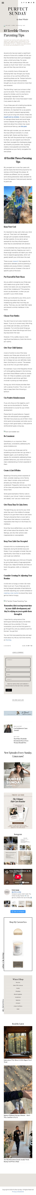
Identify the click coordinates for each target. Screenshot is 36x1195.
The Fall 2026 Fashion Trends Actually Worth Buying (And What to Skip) (16, 1160)
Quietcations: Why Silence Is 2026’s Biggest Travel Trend (18, 1061)
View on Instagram (19, 911)
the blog (8, 640)
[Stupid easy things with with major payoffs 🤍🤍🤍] (11, 843)
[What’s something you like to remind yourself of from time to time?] (25, 843)
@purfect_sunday (16, 892)
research (16, 261)
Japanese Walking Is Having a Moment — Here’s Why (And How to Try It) (17, 1116)
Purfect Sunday (18, 11)
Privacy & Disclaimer (18, 1191)
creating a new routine (11, 593)
